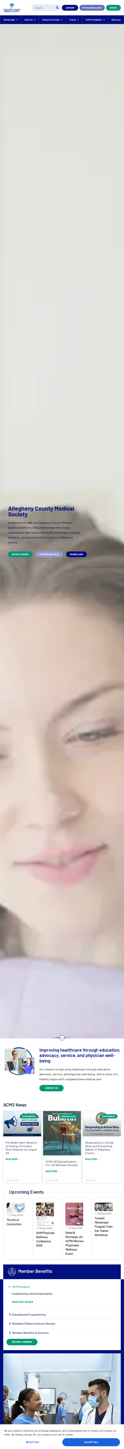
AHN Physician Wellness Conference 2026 (45, 1239)
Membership (9, 19)
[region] (62, 1436)
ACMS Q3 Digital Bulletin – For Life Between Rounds (62, 1163)
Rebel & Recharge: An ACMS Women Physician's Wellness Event (74, 1243)
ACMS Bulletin (21, 1286)
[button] (62, 1286)
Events (72, 19)
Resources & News (51, 19)
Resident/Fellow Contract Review (33, 1323)
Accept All (91, 1442)
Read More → (13, 1159)
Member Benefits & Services (30, 1332)
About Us (28, 19)
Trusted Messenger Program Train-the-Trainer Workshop (104, 1226)
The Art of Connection (14, 1222)
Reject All (32, 1442)
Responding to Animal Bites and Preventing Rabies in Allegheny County (99, 1148)
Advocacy (115, 19)
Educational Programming (29, 1314)
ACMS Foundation (94, 19)
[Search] (57, 8)
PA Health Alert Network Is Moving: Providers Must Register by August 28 (21, 1148)
